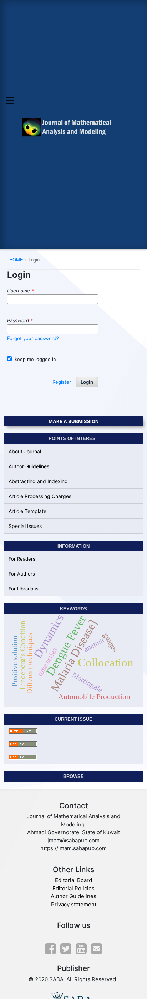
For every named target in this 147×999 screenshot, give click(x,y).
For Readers (22, 559)
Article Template (27, 511)
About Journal (25, 451)
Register (61, 382)
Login (87, 382)
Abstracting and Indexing (38, 481)
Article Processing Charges (40, 496)
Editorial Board (73, 880)
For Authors (22, 574)
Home (16, 260)
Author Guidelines (29, 466)
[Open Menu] (10, 100)
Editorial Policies (73, 888)
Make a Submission (74, 421)
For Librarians (24, 589)
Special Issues (25, 526)
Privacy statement (73, 904)
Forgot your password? (33, 338)
